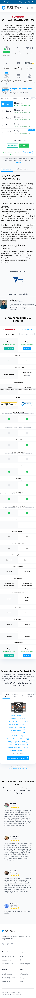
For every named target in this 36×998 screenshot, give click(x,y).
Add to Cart (24, 146)
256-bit (31, 209)
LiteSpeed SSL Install (16, 750)
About (21, 956)
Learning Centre (7, 981)
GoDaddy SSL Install (17, 718)
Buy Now (10, 348)
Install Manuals (7, 974)
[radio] (18, 104)
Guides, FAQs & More (8, 978)
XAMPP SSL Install (16, 733)
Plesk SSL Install (17, 736)
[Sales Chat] (8, 2)
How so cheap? (28, 152)
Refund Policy (23, 974)
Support (26, 2)
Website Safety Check (8, 956)
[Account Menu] (27, 8)
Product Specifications (23, 169)
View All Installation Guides (16, 758)
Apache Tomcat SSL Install (17, 724)
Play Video (18, 711)
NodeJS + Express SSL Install (17, 742)
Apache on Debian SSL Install (17, 744)
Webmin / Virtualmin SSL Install (17, 739)
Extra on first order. (22, 12)
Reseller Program (24, 964)
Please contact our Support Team (18, 768)
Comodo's (7, 251)
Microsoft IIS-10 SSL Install (17, 727)
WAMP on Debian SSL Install (16, 747)
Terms (21, 981)
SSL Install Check (7, 964)
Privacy (21, 978)
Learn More (18, 162)
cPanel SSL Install (16, 715)
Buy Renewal (12, 146)
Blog (20, 2)
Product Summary (6, 169)
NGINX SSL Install (16, 730)
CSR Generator (6, 960)
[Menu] (32, 8)
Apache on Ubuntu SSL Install (17, 721)
